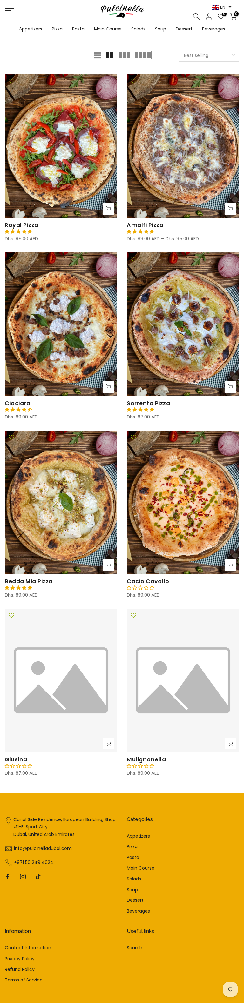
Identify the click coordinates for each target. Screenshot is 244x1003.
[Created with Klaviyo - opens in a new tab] (122, 570)
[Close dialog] (185, 437)
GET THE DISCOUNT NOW (122, 525)
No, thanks (122, 543)
